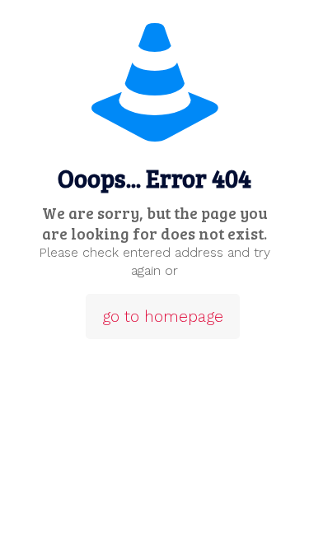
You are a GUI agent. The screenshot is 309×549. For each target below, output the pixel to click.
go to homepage (162, 316)
